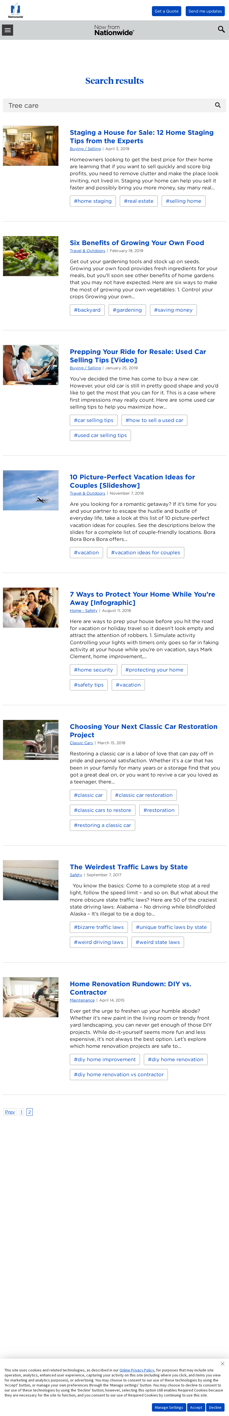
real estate (141, 201)
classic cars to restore (104, 810)
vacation (88, 552)
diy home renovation (177, 1059)
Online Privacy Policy (137, 1370)
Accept (196, 1407)
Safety (76, 875)
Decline (215, 1407)
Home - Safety (83, 610)
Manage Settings (169, 1407)
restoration (161, 810)
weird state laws (159, 942)
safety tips (91, 685)
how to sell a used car (156, 420)
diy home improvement (107, 1059)
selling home (185, 201)
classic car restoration (146, 795)
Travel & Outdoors (87, 250)
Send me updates (205, 11)
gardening (129, 310)
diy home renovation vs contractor (121, 1074)
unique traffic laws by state (173, 927)
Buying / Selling (85, 149)
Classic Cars (81, 743)
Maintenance (82, 1000)
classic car (90, 795)
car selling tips (95, 420)
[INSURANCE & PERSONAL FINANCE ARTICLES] (114, 30)
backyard (89, 310)
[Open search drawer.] (220, 28)
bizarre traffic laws (101, 927)
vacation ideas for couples (147, 552)
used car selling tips (102, 435)
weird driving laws (100, 942)
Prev (10, 1112)
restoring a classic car (104, 825)
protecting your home (156, 670)
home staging (95, 201)
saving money (175, 310)
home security (95, 670)
